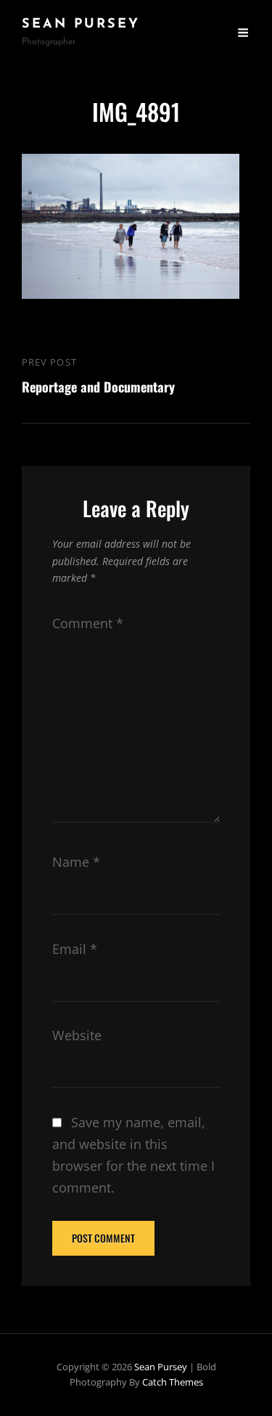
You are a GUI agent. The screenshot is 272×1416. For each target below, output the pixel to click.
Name (76, 861)
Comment (87, 623)
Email (74, 949)
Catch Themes (172, 1381)
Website (77, 1035)
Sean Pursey (81, 24)
